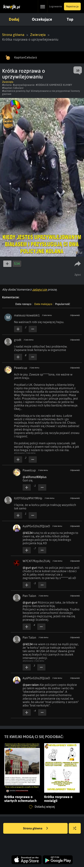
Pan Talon (29, 595)
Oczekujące (42, 19)
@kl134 (28, 533)
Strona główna (13, 35)
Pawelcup (20, 367)
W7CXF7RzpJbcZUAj (36, 561)
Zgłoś (78, 274)
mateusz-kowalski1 (27, 315)
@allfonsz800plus (35, 477)
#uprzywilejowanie (23, 84)
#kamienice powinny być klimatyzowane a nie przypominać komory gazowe (41, 92)
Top (70, 19)
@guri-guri (30, 567)
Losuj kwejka (75, 828)
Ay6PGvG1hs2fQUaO (36, 526)
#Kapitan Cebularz (12, 87)
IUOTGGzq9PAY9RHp (28, 498)
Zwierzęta (38, 35)
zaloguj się (39, 289)
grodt (17, 340)
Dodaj (14, 19)
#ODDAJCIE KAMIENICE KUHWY (54, 84)
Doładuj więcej (44, 806)
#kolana (7, 84)
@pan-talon (31, 684)
